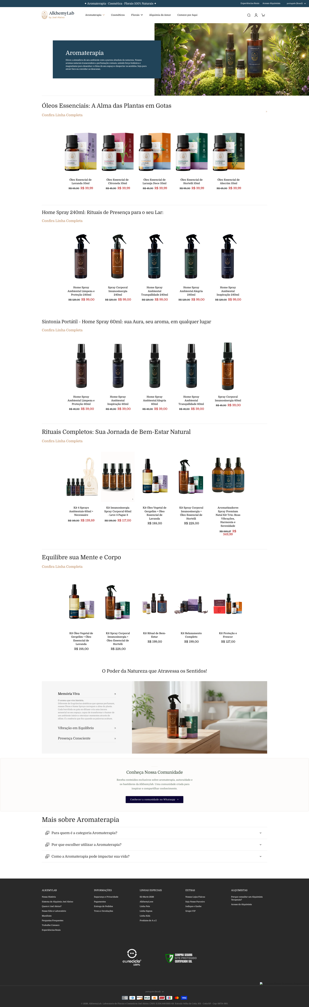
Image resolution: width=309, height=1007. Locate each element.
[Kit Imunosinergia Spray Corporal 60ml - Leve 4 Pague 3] (118, 477)
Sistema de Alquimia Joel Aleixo (57, 902)
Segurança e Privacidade (106, 897)
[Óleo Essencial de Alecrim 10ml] (228, 150)
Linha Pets (145, 906)
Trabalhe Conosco (50, 925)
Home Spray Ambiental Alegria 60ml (154, 400)
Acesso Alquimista (271, 3)
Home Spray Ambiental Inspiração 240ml (228, 291)
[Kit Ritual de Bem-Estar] (154, 602)
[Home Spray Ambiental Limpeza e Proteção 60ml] (81, 366)
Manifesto (47, 916)
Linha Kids (145, 916)
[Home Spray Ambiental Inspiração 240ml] (228, 257)
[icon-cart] (263, 15)
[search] (248, 15)
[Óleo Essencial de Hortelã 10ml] (191, 150)
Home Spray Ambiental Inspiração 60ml (117, 400)
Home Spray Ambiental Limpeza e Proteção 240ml (81, 291)
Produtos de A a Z (148, 920)
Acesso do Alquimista (241, 904)
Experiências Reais (250, 3)
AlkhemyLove (146, 902)
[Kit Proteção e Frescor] (228, 602)
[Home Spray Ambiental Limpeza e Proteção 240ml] (81, 257)
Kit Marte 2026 (147, 897)
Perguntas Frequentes (52, 920)
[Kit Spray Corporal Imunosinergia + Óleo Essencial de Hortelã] (191, 477)
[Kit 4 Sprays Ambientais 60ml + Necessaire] (81, 477)
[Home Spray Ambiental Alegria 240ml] (191, 257)
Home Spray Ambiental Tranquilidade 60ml (191, 400)
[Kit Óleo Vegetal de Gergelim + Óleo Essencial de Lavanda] (154, 477)
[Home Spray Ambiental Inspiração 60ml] (118, 366)
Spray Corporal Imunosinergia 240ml (118, 291)
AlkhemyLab (95, 1003)
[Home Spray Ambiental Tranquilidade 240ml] (154, 257)
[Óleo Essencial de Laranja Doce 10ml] (154, 150)
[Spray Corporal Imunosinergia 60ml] (228, 366)
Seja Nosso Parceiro (195, 902)
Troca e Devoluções (103, 911)
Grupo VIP (190, 911)
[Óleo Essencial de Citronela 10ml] (117, 150)
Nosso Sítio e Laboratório (54, 911)
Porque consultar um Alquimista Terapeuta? (247, 898)
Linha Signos (146, 911)
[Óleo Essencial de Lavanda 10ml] (80, 150)
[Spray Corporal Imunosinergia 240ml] (118, 257)
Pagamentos (100, 902)
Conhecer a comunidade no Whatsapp (152, 799)
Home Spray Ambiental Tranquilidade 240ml (154, 291)
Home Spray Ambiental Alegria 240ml (191, 291)
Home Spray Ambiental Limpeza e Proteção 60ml (81, 400)
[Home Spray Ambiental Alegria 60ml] (154, 366)
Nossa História (49, 897)
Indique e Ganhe (193, 906)
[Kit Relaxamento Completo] (191, 602)
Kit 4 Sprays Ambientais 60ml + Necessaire (81, 511)
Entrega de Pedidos (103, 906)
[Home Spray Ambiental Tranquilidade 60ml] (191, 366)
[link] (266, 111)
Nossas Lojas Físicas (195, 897)
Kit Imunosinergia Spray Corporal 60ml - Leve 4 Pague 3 (117, 511)
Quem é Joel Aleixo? (51, 906)
